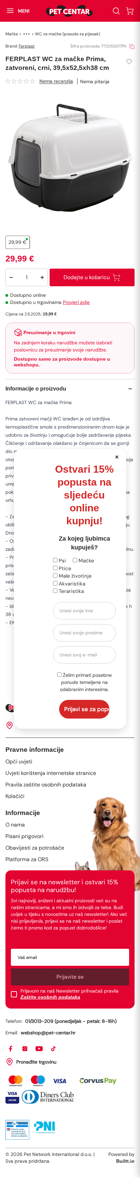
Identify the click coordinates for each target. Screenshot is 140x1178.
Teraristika (70, 591)
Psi (61, 560)
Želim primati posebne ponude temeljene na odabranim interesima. (86, 682)
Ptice (64, 568)
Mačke (85, 560)
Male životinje (74, 576)
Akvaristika (71, 583)
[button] (117, 457)
